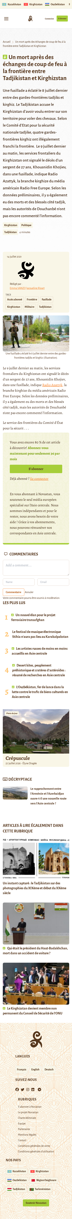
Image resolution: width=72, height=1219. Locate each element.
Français (21, 1069)
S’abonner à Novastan (29, 1106)
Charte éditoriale (27, 1118)
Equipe (22, 1123)
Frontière (32, 299)
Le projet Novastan (28, 1112)
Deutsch (49, 1069)
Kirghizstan (10, 225)
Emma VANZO (18, 288)
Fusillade (47, 299)
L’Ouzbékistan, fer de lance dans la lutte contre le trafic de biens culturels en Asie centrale (40, 692)
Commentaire (13, 592)
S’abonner (62, 18)
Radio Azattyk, (52, 385)
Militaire (29, 306)
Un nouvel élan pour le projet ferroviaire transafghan (33, 617)
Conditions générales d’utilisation (36, 1151)
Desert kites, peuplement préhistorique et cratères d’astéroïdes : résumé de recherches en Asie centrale (39, 670)
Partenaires (24, 1129)
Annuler (29, 592)
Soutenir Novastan (36, 1203)
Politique (26, 225)
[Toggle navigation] (6, 18)
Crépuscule (18, 758)
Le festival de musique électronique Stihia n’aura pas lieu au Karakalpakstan (40, 634)
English (35, 1069)
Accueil (6, 41)
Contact (22, 1140)
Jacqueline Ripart (35, 288)
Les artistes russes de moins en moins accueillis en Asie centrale (40, 651)
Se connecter (39, 478)
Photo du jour (11, 713)
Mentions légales (27, 1134)
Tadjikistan (10, 232)
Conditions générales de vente (34, 1146)
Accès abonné (14, 299)
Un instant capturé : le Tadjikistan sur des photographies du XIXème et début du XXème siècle (34, 888)
